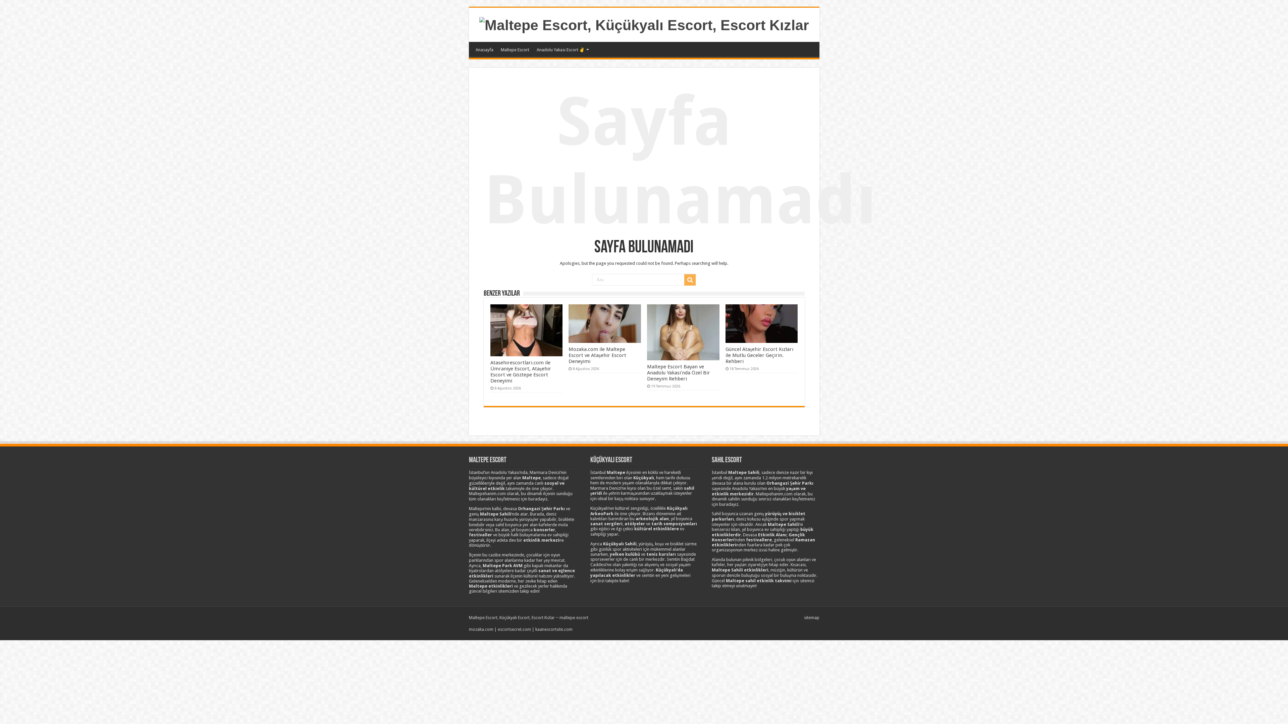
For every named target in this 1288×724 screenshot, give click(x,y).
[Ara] (690, 280)
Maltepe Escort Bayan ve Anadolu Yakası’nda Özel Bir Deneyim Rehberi (678, 373)
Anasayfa (484, 49)
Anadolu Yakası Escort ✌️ (561, 49)
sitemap (811, 617)
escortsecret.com (514, 629)
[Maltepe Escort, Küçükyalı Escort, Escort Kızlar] (644, 24)
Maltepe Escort (515, 49)
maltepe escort (573, 617)
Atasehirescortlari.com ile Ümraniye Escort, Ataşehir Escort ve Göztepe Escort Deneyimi (520, 372)
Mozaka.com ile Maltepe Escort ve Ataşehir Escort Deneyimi (597, 355)
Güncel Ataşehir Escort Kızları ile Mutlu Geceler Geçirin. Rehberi (759, 355)
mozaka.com (481, 629)
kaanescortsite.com (554, 629)
